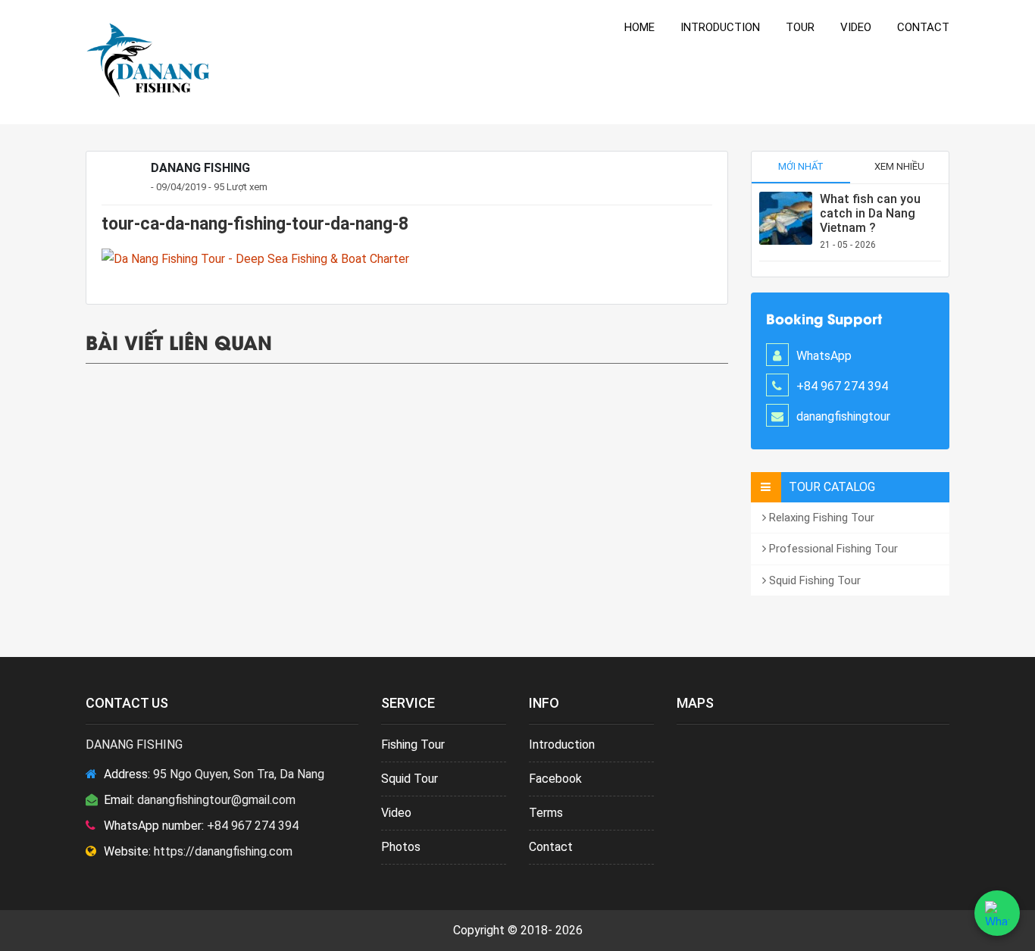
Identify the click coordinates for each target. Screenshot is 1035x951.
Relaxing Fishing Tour (820, 517)
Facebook (555, 778)
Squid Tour (409, 778)
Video (855, 27)
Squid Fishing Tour (813, 580)
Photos (401, 847)
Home (639, 27)
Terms (546, 813)
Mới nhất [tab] (801, 166)
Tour (800, 27)
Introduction (720, 27)
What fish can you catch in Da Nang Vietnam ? (870, 213)
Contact (923, 27)
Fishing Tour (413, 744)
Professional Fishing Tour (832, 548)
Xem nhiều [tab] (899, 166)
